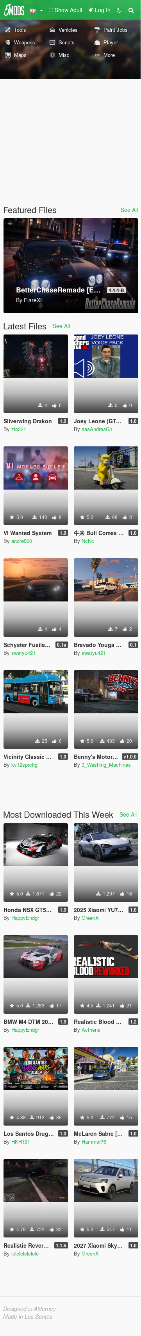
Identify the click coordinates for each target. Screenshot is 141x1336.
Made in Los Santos (27, 1316)
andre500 (21, 541)
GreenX (90, 917)
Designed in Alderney (29, 1308)
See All (129, 210)
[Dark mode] (119, 10)
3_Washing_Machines (106, 764)
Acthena (91, 1029)
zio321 (18, 429)
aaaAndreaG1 (97, 429)
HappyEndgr (25, 917)
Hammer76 (94, 1141)
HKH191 (20, 1141)
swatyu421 (23, 652)
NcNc (88, 541)
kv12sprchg (24, 764)
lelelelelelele (25, 1253)
